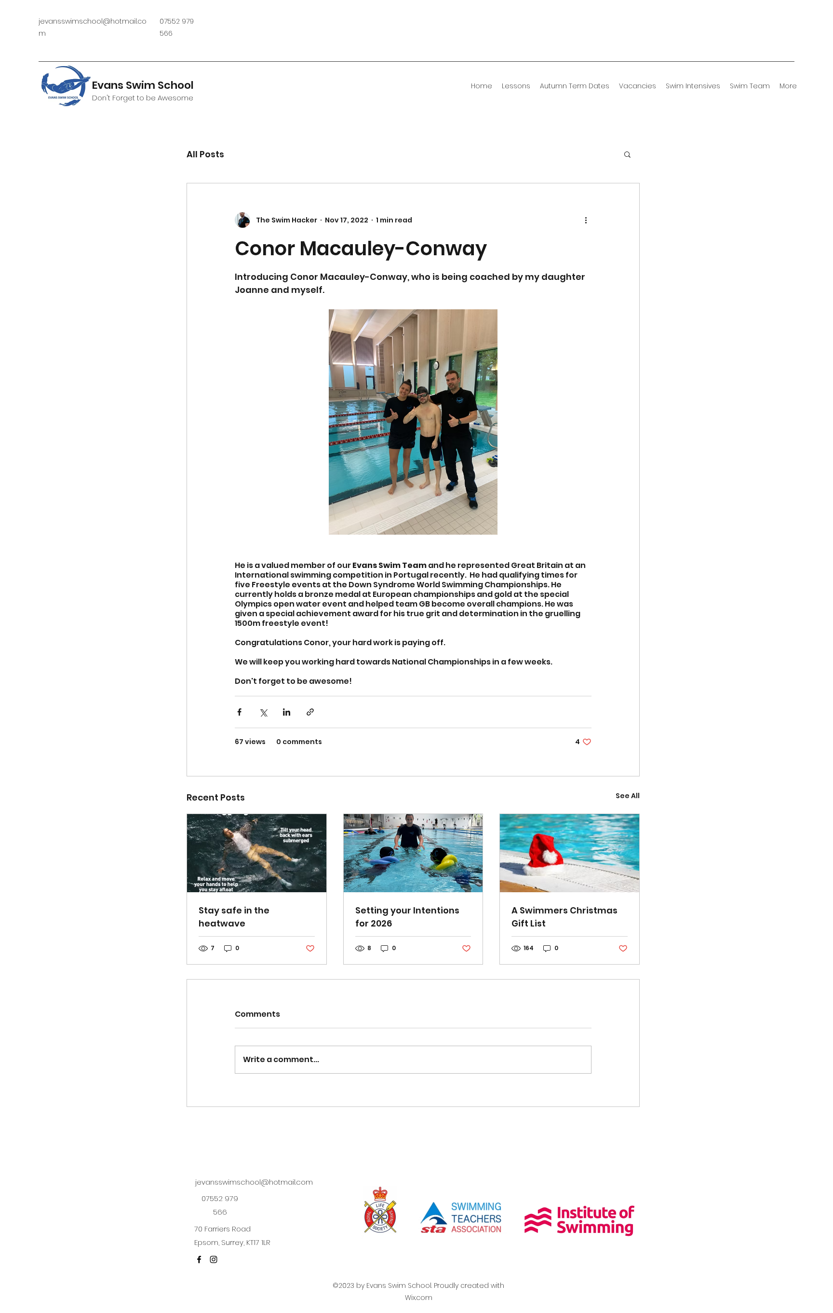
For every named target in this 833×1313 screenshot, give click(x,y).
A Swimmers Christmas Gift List (564, 916)
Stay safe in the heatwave (234, 916)
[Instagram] (213, 1259)
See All (628, 796)
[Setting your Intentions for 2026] (413, 853)
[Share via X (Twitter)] (263, 712)
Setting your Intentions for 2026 (407, 916)
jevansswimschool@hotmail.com (254, 1182)
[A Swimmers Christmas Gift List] (569, 853)
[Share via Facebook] (239, 712)
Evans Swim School (143, 85)
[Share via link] (310, 712)
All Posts (205, 154)
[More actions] (585, 220)
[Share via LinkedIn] (286, 712)
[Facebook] (199, 1259)
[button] (627, 154)
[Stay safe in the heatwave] (256, 853)
